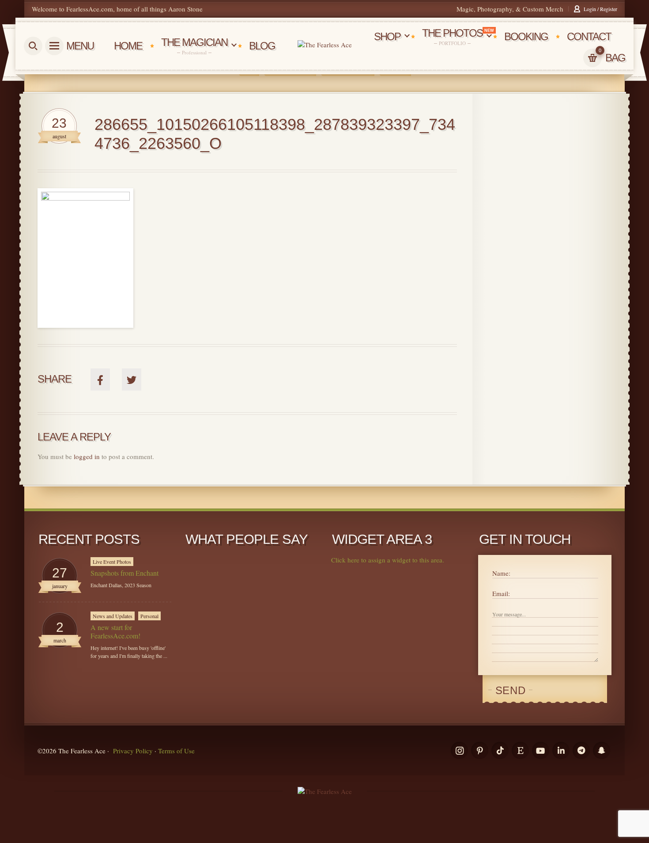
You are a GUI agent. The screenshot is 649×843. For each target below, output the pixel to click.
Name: (501, 573)
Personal (149, 615)
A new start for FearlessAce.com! (115, 631)
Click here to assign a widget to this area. (387, 559)
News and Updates (112, 615)
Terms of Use (176, 750)
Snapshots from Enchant (124, 573)
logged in (87, 456)
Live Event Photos (112, 561)
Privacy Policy (133, 750)
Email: (501, 593)
